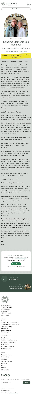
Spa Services (5, 338)
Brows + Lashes (6, 348)
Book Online (16, 9)
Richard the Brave (14, 393)
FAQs (3, 365)
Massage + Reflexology (8, 342)
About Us (4, 363)
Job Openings (5, 370)
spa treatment (20, 258)
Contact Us (6, 311)
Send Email (6, 309)
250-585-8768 (21, 266)
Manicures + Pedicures (8, 346)
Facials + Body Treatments (9, 340)
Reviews (3, 368)
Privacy (8, 390)
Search (4, 390)
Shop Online (5, 357)
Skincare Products (6, 355)
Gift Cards (4, 359)
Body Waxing (5, 344)
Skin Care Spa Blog (6, 361)
